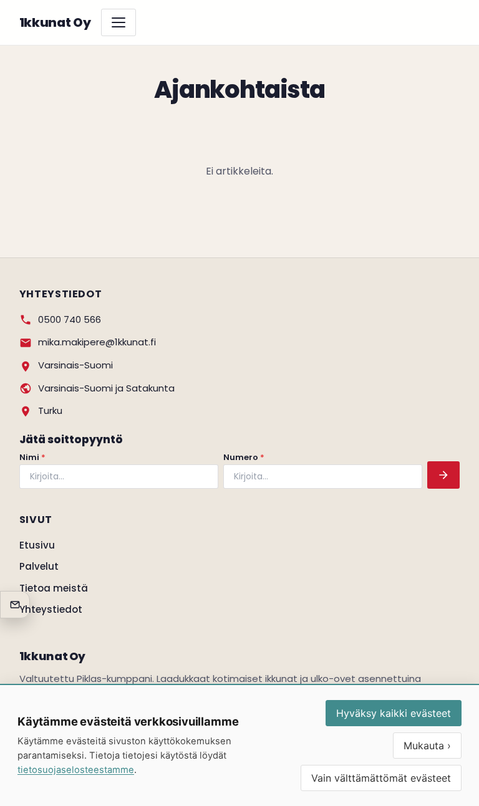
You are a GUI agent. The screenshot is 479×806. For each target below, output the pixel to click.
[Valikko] (118, 22)
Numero (243, 457)
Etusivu (37, 545)
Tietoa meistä (53, 588)
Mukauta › (427, 745)
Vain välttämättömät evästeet (381, 778)
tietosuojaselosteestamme (75, 769)
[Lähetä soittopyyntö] (443, 475)
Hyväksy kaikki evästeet (393, 713)
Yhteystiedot (50, 609)
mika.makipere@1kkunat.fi (97, 341)
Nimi (32, 457)
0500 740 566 (69, 319)
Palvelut (39, 566)
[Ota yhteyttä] (15, 604)
